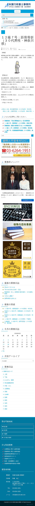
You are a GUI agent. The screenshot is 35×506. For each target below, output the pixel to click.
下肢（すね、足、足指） (8, 49)
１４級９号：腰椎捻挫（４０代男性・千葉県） (18, 319)
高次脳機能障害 (9, 383)
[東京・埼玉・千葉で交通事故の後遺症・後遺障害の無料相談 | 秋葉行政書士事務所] (17, 5)
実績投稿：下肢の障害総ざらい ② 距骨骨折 (17, 120)
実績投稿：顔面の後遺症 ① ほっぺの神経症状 (17, 125)
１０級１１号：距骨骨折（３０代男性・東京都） (18, 128)
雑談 (6, 409)
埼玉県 (5, 430)
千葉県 (5, 434)
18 (8, 344)
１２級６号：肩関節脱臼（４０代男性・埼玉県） (18, 308)
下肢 (6, 377)
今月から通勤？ (9, 296)
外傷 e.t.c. (8, 385)
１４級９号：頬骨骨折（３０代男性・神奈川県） (18, 123)
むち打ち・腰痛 (9, 380)
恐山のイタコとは (9, 287)
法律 (6, 403)
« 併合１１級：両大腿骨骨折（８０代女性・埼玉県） (16, 109)
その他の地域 (7, 437)
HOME (4, 27)
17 (3, 344)
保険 (6, 391)
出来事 (6, 394)
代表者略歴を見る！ (27, 200)
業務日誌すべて (8, 371)
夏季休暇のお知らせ (10, 298)
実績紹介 (15, 49)
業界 (6, 400)
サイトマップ (30, 504)
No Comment (23, 49)
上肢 (6, 374)
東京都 (5, 426)
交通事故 (7, 388)
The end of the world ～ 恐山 (12, 289)
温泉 (6, 406)
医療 (6, 397)
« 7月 (2, 351)
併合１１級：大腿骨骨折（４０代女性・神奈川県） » (18, 111)
